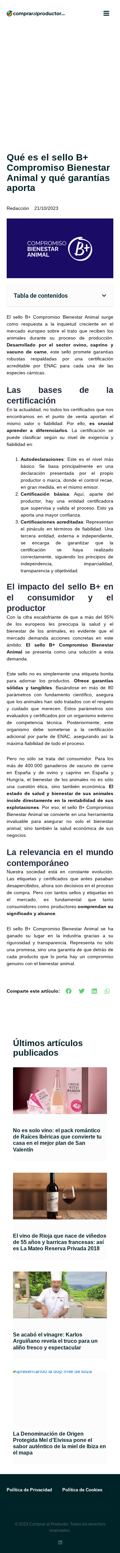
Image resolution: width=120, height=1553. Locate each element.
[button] (104, 295)
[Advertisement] (60, 89)
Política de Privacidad (29, 1489)
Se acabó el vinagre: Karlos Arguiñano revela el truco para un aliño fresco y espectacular (55, 1341)
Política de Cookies (82, 1489)
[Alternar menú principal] (106, 13)
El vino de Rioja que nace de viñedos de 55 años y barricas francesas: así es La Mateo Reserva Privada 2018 (59, 1242)
